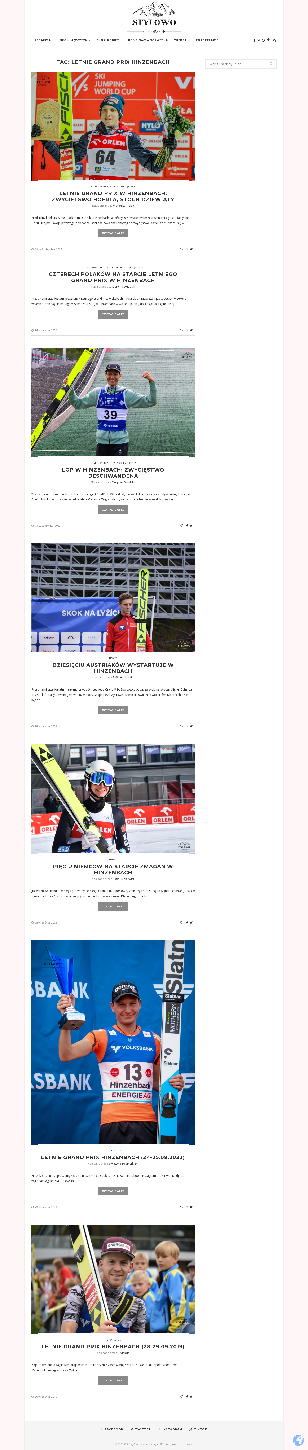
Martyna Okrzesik (123, 286)
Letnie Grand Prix (100, 186)
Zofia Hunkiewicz (124, 677)
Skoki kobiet (108, 40)
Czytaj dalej (113, 233)
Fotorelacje (207, 40)
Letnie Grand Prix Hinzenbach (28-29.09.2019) (113, 1347)
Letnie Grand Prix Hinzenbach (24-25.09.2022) (113, 1157)
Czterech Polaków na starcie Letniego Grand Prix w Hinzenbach (113, 277)
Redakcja (43, 40)
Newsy (114, 267)
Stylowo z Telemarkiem (123, 1163)
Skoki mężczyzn (74, 40)
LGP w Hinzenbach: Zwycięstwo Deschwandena (113, 473)
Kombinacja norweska (148, 40)
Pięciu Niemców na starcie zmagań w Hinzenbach (113, 869)
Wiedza (180, 40)
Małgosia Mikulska (123, 482)
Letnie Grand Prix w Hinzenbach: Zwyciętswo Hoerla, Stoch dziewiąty (113, 196)
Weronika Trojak (123, 205)
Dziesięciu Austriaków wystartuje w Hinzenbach (113, 668)
